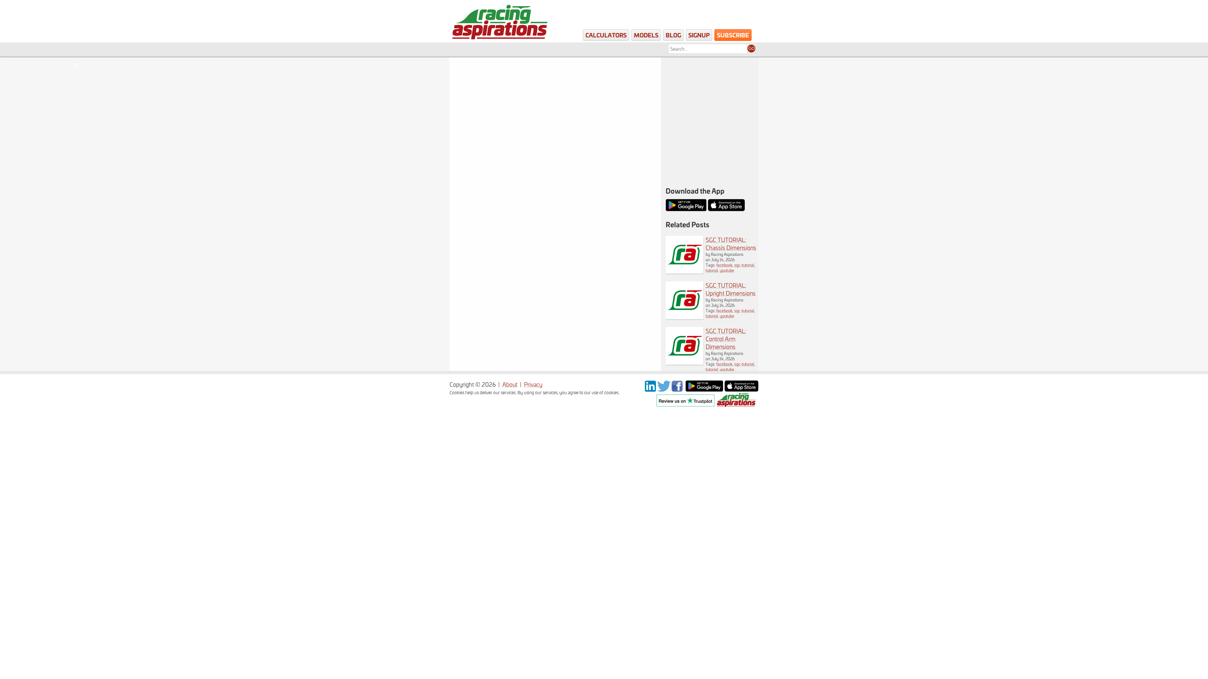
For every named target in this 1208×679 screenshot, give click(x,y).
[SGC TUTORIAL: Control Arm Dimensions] (684, 362)
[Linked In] (650, 389)
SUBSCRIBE (733, 34)
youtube (727, 270)
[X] (663, 389)
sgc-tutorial (744, 265)
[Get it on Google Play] (704, 389)
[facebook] (678, 389)
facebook (724, 265)
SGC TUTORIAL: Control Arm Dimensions (726, 339)
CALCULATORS (606, 34)
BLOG (673, 34)
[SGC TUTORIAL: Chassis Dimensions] (684, 271)
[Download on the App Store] (741, 389)
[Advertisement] (710, 97)
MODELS (646, 34)
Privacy (533, 384)
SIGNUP (699, 34)
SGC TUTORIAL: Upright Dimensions (731, 289)
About (509, 384)
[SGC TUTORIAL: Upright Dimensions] (684, 317)
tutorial (712, 270)
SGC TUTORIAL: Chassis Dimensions (731, 243)
